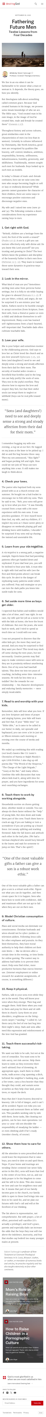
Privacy (26, 1413)
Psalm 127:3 (8, 240)
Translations (7, 1413)
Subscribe (37, 1403)
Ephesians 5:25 (27, 357)
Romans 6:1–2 (30, 295)
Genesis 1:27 (16, 124)
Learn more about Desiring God (19, 1383)
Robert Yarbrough (12, 1252)
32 (38, 357)
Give (40, 1413)
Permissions (17, 1413)
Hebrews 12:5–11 (11, 262)
